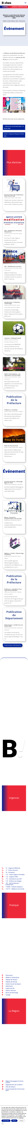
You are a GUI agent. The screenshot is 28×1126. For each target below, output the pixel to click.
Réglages (21, 1120)
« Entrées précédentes (13, 646)
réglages (21, 1117)
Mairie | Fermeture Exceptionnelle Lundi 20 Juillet (13, 518)
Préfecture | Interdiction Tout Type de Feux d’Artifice (13, 589)
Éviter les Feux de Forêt (11, 446)
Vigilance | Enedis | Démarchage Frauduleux (14, 553)
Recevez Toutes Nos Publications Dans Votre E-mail (13, 195)
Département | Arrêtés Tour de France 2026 (13, 625)
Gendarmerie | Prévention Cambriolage (12, 302)
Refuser (14, 1120)
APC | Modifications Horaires (12, 266)
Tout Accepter (6, 1120)
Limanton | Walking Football (12, 338)
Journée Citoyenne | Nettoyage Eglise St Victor (13, 482)
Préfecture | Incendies (11, 410)
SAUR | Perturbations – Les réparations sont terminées (12, 374)
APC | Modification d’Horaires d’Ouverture (13, 231)
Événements (22, 21)
